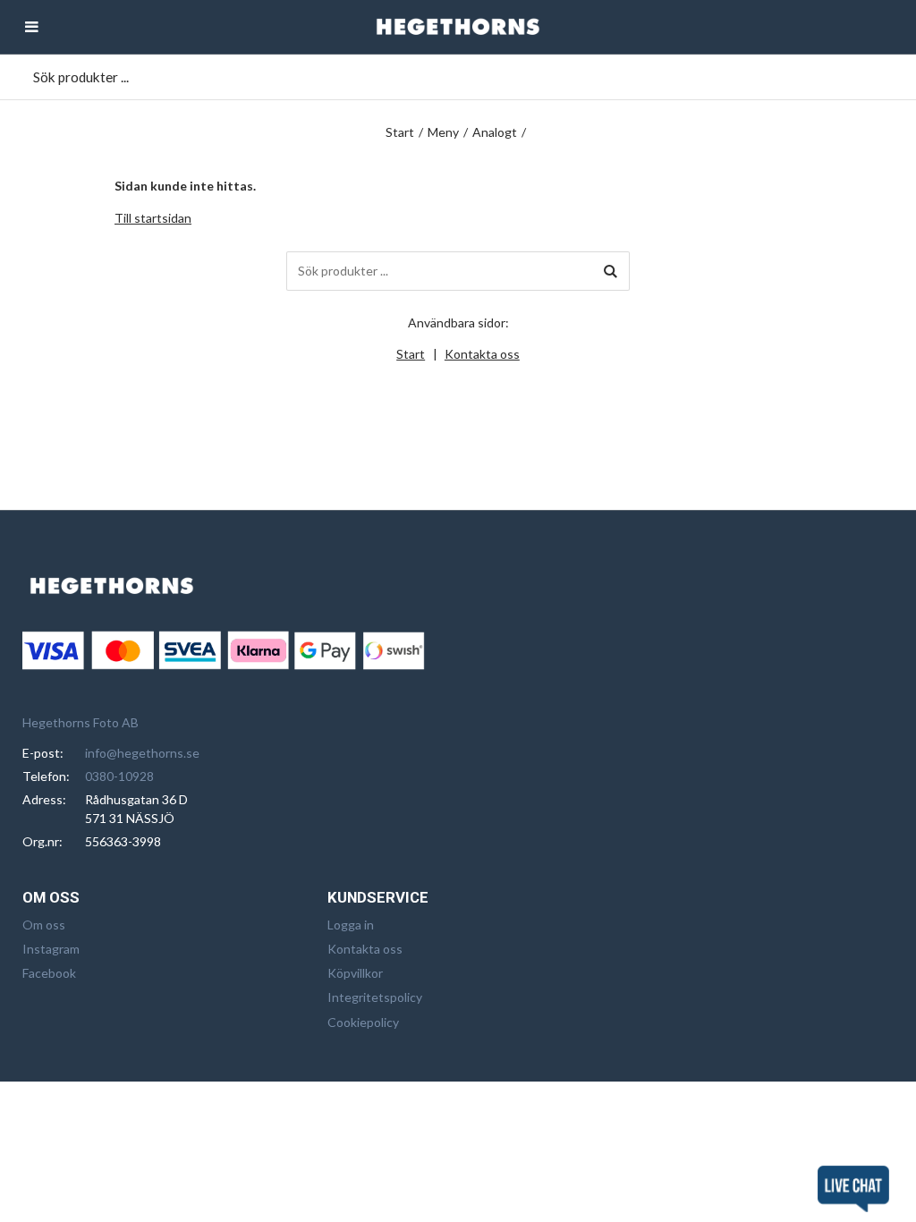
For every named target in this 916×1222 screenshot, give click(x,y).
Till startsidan (152, 217)
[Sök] (610, 271)
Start (400, 132)
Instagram (51, 948)
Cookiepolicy (363, 1022)
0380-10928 (119, 776)
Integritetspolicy (374, 997)
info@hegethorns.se (142, 752)
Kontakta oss (482, 353)
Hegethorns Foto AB (80, 722)
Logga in (350, 924)
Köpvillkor (355, 972)
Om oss (43, 924)
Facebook (49, 972)
